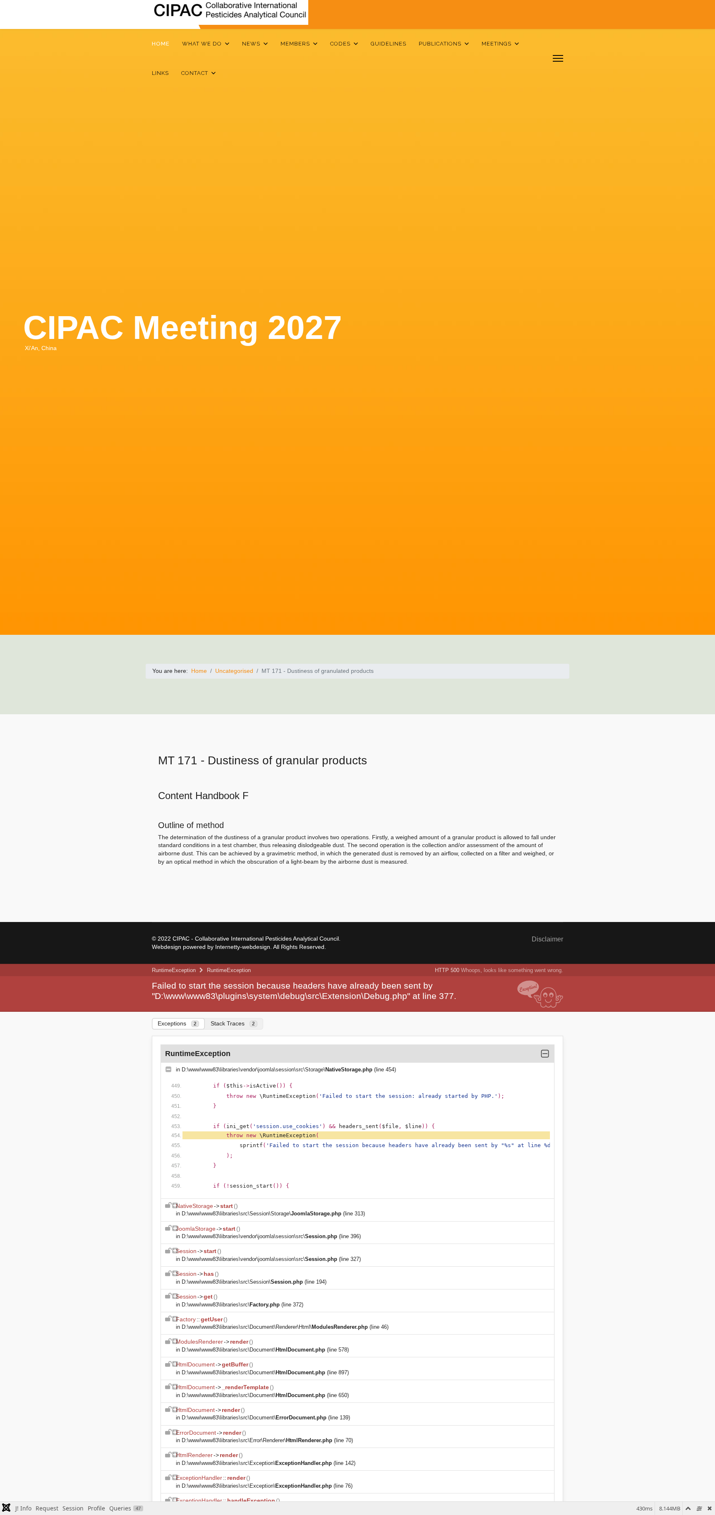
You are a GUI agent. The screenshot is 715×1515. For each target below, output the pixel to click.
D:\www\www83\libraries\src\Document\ (253, 1350)
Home (161, 44)
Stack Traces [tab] (233, 1023)
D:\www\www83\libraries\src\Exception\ (257, 1463)
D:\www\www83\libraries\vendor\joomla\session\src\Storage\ (277, 1069)
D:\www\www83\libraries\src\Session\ (242, 1282)
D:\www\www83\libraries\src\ (231, 1304)
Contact (194, 73)
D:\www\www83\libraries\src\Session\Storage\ (261, 1213)
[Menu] (558, 58)
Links (160, 73)
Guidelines (388, 44)
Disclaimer (547, 939)
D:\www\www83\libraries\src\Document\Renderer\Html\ (275, 1327)
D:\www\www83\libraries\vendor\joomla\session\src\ (259, 1236)
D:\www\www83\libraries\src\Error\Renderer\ (257, 1440)
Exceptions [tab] (177, 1023)
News (251, 44)
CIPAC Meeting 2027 (182, 327)
